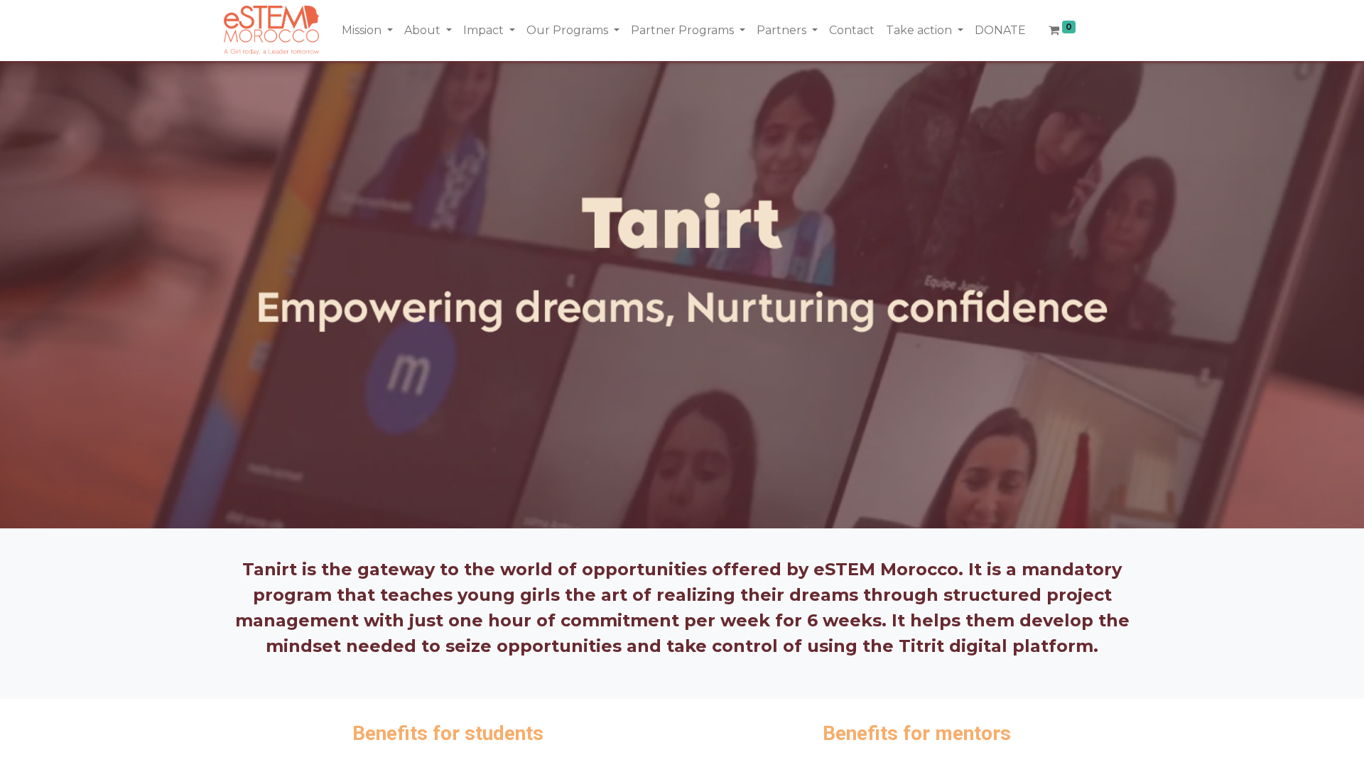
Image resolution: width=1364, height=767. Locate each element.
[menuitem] (851, 30)
